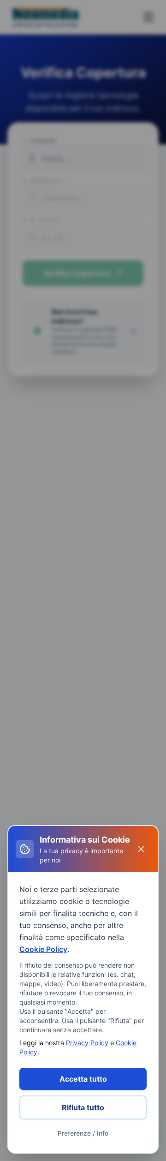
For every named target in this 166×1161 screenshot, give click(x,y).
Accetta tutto (83, 1078)
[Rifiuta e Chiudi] (141, 849)
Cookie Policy (43, 949)
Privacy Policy (87, 1043)
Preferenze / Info (83, 1133)
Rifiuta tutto (83, 1107)
